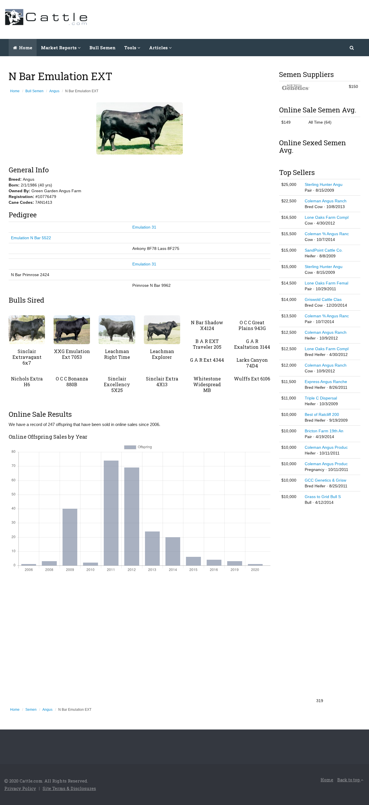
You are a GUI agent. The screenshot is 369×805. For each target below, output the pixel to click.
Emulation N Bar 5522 (31, 237)
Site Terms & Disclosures (69, 788)
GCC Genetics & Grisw (325, 480)
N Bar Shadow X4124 (207, 325)
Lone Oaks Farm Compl (327, 217)
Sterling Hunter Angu (323, 184)
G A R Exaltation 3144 (252, 344)
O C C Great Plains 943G (252, 325)
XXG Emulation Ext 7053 (72, 354)
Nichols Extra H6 (27, 381)
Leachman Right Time (117, 354)
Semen (31, 710)
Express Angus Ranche (326, 381)
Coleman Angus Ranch (326, 201)
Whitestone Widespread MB (207, 384)
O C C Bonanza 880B (72, 381)
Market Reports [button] (59, 47)
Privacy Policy (20, 788)
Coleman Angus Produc (326, 447)
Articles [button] (159, 47)
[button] (352, 47)
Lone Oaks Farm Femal (326, 283)
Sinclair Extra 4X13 (162, 381)
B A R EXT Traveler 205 (207, 344)
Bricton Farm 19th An (324, 431)
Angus (54, 91)
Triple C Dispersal (321, 398)
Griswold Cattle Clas (323, 299)
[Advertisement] (260, 19)
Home (25, 47)
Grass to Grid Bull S (323, 496)
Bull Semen (102, 47)
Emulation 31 (144, 227)
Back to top (349, 780)
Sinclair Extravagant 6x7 (27, 357)
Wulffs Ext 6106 (252, 379)
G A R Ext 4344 (207, 360)
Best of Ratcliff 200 (322, 414)
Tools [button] (131, 47)
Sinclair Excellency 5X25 (117, 384)
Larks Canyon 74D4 (252, 363)
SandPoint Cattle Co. (324, 250)
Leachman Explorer (162, 354)
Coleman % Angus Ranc (327, 233)
